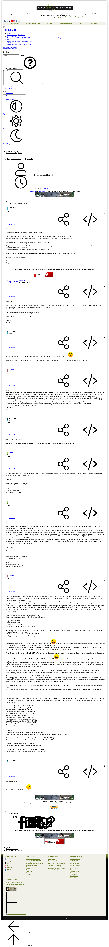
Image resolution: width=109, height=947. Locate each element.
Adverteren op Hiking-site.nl (33, 860)
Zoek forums (21, 35)
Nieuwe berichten (12, 35)
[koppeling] (37, 823)
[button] (30, 68)
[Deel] (63, 219)
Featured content (12, 38)
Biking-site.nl (73, 862)
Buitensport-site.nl (75, 865)
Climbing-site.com (74, 868)
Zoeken (28, 874)
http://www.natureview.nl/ (14, 492)
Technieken (49, 23)
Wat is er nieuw (11, 36)
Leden (9, 42)
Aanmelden (9, 93)
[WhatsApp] (31, 823)
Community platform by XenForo (50, 918)
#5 (104, 424)
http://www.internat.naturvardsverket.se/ (68, 404)
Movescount (12, 21)
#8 (104, 580)
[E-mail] (34, 823)
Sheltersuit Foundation (54, 862)
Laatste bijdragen (57, 38)
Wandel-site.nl (73, 877)
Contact (28, 868)
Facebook (5, 21)
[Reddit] (22, 823)
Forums (9, 33)
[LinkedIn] (19, 823)
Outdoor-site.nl (74, 874)
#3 (104, 337)
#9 (104, 766)
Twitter (9, 21)
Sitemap (28, 873)
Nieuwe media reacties (44, 38)
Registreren (9, 96)
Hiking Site (10, 29)
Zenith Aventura (52, 860)
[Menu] (4, 27)
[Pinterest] (25, 823)
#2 (104, 286)
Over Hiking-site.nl (95, 23)
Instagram (14, 21)
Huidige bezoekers (12, 44)
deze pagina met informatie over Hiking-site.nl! (69, 17)
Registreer (32, 191)
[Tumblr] (28, 823)
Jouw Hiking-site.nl (14, 23)
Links (27, 869)
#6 (104, 458)
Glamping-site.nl (74, 871)
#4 (104, 375)
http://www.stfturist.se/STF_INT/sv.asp (87, 541)
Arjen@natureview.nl (12, 491)
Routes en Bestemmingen (66, 23)
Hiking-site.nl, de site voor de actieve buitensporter (54, 7)
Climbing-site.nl (74, 869)
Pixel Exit (71, 918)
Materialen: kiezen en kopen (33, 23)
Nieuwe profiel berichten (26, 44)
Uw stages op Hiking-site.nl (33, 862)
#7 (104, 507)
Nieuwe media (32, 38)
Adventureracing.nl (75, 859)
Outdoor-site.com (74, 873)
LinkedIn (16, 21)
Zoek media (29, 41)
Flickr (19, 21)
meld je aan (41, 191)
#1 (104, 213)
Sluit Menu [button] (9, 145)
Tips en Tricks (30, 871)
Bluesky (7, 21)
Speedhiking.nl (74, 876)
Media (9, 39)
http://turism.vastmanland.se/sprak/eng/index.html (22, 313)
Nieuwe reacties (21, 41)
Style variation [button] (10, 99)
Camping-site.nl (74, 866)
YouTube (9, 865)
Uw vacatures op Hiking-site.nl (34, 863)
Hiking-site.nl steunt (31, 865)
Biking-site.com (74, 860)
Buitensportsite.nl (74, 863)
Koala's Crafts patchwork (54, 869)
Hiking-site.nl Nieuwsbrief (33, 859)
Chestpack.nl (51, 859)
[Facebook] (10, 823)
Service (81, 23)
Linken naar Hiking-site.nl (33, 866)
